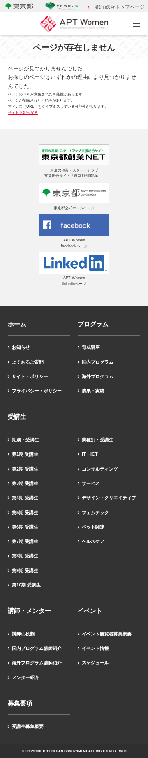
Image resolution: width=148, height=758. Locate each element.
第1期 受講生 (25, 454)
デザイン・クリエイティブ (109, 497)
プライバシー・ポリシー (37, 390)
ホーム (17, 323)
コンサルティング (100, 468)
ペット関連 (93, 526)
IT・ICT (90, 454)
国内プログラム (97, 361)
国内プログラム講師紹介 (37, 648)
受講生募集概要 (28, 726)
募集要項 (20, 703)
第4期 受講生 (25, 497)
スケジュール (95, 662)
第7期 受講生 (25, 541)
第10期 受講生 (26, 584)
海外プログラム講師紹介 (37, 662)
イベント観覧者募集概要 (107, 633)
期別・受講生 (25, 439)
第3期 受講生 (25, 483)
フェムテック (95, 512)
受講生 (17, 416)
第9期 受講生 (25, 570)
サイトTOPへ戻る (23, 112)
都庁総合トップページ (120, 7)
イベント (90, 610)
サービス (91, 483)
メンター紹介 (25, 677)
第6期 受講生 (25, 526)
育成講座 (91, 347)
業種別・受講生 (97, 439)
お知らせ (21, 347)
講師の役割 (23, 633)
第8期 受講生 (25, 555)
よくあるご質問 (28, 361)
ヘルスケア (93, 541)
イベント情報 (95, 648)
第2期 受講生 (25, 468)
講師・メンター (29, 610)
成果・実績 (93, 390)
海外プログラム (97, 376)
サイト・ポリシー (30, 376)
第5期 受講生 (25, 512)
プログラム (93, 323)
